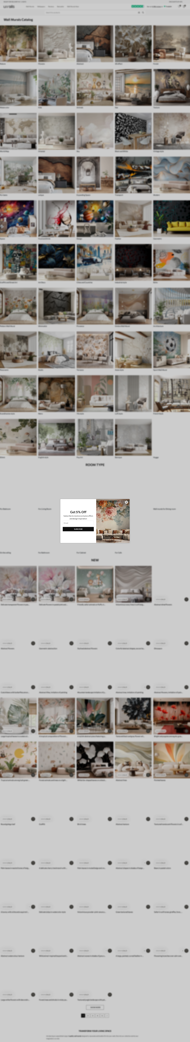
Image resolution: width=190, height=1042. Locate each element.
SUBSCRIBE (78, 529)
